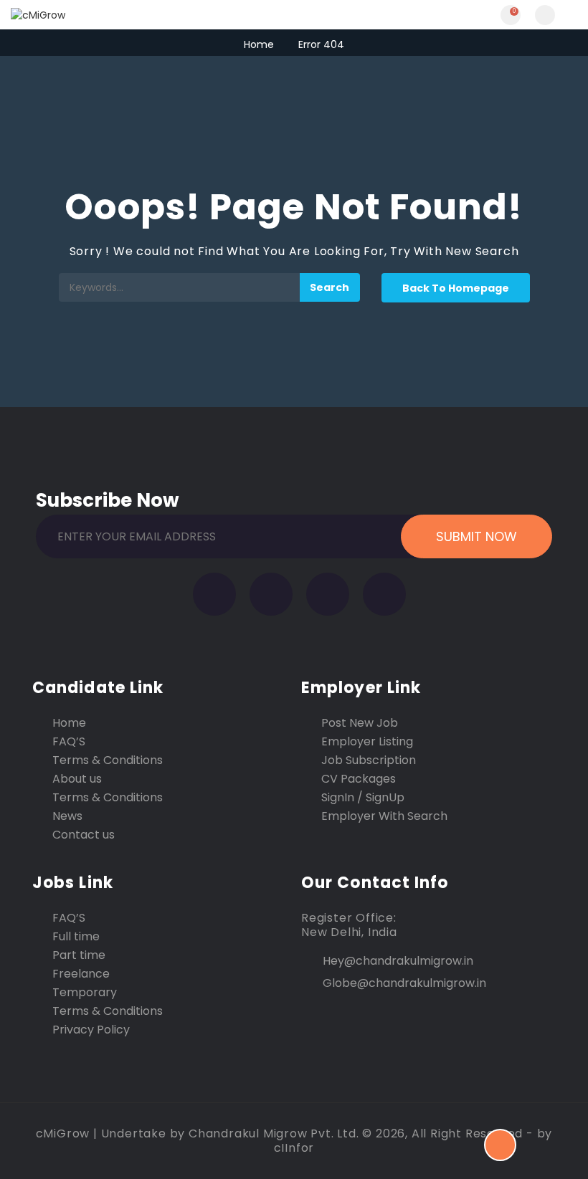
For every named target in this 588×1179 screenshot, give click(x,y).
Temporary (84, 992)
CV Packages (358, 779)
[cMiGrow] (152, 14)
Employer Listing (367, 742)
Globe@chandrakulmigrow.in (404, 983)
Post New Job (359, 723)
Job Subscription (368, 760)
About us (77, 779)
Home (259, 44)
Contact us (83, 835)
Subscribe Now (107, 497)
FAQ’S (68, 742)
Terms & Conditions (107, 760)
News (67, 816)
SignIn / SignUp (362, 798)
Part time (78, 955)
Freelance (81, 974)
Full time (76, 937)
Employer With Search (384, 816)
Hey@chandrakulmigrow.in (398, 961)
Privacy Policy (91, 1030)
